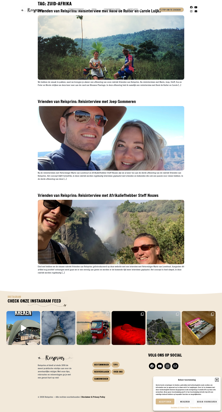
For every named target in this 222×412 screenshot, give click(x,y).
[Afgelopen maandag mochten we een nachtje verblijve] (23, 328)
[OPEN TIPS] (98, 9)
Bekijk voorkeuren (207, 401)
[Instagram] (191, 11)
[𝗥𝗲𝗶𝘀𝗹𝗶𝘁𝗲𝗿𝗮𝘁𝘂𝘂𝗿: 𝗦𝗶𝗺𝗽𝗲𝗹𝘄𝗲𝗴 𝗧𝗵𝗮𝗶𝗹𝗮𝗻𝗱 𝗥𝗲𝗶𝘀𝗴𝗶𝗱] (199, 328)
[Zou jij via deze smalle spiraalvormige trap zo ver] (58, 328)
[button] (217, 380)
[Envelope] (196, 11)
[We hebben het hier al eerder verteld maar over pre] (93, 328)
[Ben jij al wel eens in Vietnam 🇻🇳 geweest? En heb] (164, 328)
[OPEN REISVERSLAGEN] (122, 9)
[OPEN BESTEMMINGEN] (86, 9)
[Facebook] (191, 7)
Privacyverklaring (196, 407)
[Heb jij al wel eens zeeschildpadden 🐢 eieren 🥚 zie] (128, 328)
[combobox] (171, 10)
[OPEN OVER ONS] (140, 9)
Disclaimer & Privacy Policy (180, 407)
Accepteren (165, 401)
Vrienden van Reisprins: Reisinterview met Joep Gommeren (87, 101)
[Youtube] (196, 7)
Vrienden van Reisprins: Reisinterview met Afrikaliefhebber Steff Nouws (98, 195)
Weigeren (185, 401)
